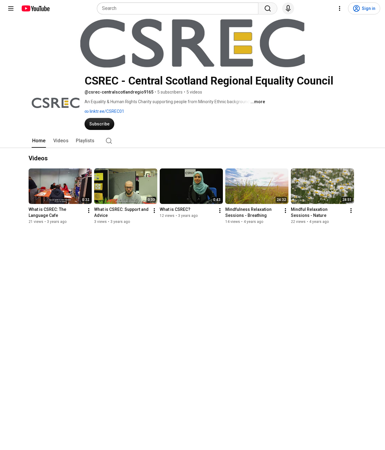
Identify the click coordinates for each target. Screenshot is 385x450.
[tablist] (192, 141)
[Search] (267, 8)
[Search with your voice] (288, 8)
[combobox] (179, 8)
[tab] (39, 141)
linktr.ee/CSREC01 (106, 111)
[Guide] (10, 8)
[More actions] (89, 211)
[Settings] (339, 8)
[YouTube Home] (35, 8)
